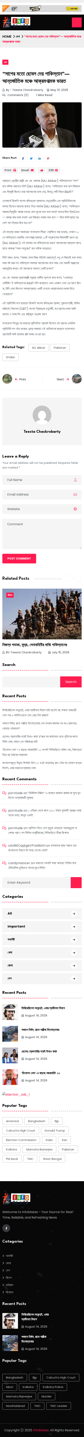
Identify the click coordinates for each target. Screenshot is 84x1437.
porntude (15, 793)
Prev (22, 379)
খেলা (10, 952)
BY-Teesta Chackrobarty (24, 652)
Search (8, 665)
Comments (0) (18, 95)
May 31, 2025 (59, 90)
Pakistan (60, 348)
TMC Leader (58, 1406)
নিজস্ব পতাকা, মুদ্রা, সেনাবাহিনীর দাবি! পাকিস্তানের (34, 645)
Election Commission (21, 1140)
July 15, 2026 (60, 652)
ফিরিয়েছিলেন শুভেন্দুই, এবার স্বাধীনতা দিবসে (43, 1008)
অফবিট (11, 939)
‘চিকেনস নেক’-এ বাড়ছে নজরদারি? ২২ (40, 1073)
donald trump (55, 1130)
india (49, 1140)
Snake (10, 357)
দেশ (18, 36)
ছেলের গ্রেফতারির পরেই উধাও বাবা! (39, 1051)
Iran (64, 1140)
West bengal (52, 1159)
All (10, 913)
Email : (25, 170)
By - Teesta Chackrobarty (24, 90)
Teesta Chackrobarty (42, 432)
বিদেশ (10, 595)
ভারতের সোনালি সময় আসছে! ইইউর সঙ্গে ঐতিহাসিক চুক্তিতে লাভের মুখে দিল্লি (42, 865)
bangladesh (36, 1121)
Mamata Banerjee (39, 1149)
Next (61, 379)
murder (47, 1396)
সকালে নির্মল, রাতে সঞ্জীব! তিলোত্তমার (40, 1030)
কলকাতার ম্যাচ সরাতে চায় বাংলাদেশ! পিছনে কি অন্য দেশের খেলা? (42, 848)
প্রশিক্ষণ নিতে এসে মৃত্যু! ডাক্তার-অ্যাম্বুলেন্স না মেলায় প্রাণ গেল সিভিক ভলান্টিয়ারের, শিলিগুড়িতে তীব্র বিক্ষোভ (42, 830)
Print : (8, 170)
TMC (30, 1159)
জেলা (10, 965)
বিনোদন (9, 1292)
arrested (12, 1121)
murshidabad (15, 1406)
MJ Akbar (38, 348)
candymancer (19, 863)
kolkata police (53, 1387)
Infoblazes (41, 1430)
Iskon (9, 1387)
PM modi (12, 1159)
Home (6, 36)
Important (16, 926)
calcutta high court (20, 1130)
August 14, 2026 (36, 1015)
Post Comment (19, 558)
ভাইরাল (9, 1285)
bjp (57, 1121)
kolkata (11, 1149)
